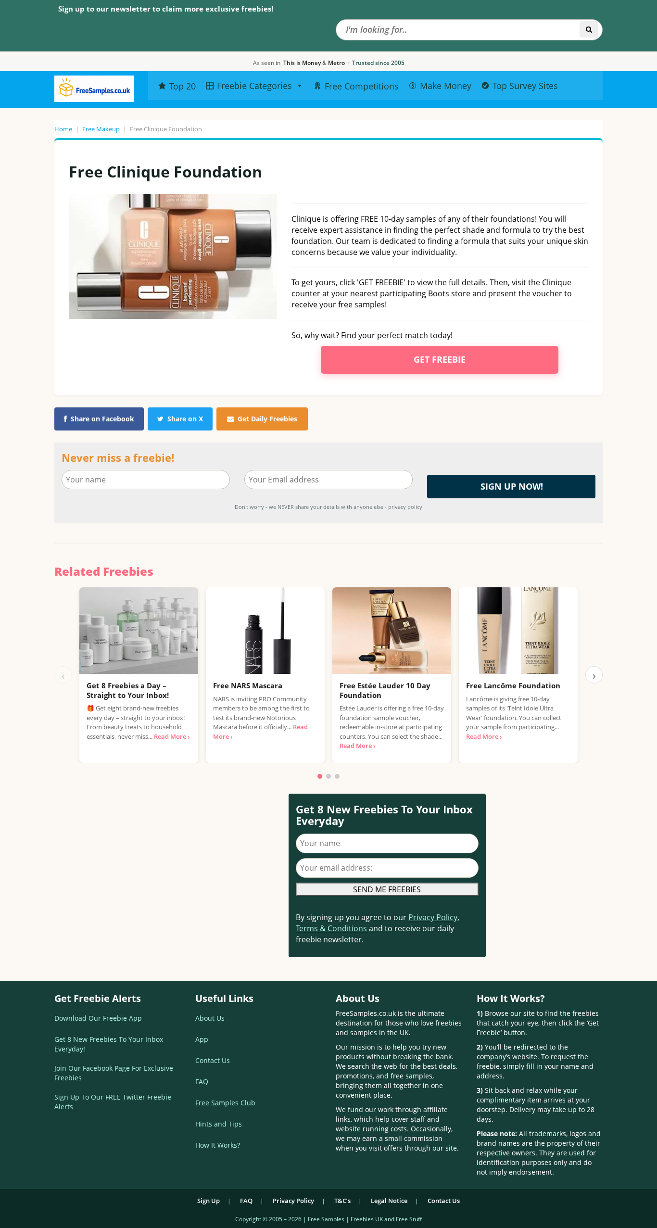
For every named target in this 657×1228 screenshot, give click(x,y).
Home (63, 129)
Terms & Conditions (331, 928)
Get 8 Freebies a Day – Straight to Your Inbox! (128, 690)
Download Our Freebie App (98, 1018)
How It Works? (217, 1145)
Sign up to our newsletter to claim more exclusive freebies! (165, 8)
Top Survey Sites (525, 85)
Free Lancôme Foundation (513, 685)
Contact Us (212, 1060)
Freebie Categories (254, 85)
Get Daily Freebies (267, 418)
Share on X (185, 418)
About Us (210, 1018)
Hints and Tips (218, 1123)
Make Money (445, 85)
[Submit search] (589, 29)
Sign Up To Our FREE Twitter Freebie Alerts (112, 1101)
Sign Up (208, 1200)
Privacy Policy (432, 917)
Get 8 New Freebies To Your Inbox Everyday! (108, 1044)
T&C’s (342, 1200)
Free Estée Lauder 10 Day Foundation (385, 690)
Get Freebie (440, 359)
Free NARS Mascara (247, 685)
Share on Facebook (102, 418)
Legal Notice (389, 1200)
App (201, 1039)
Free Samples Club (225, 1102)
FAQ (201, 1081)
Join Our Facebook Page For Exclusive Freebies (113, 1072)
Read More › (172, 736)
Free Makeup (101, 129)
